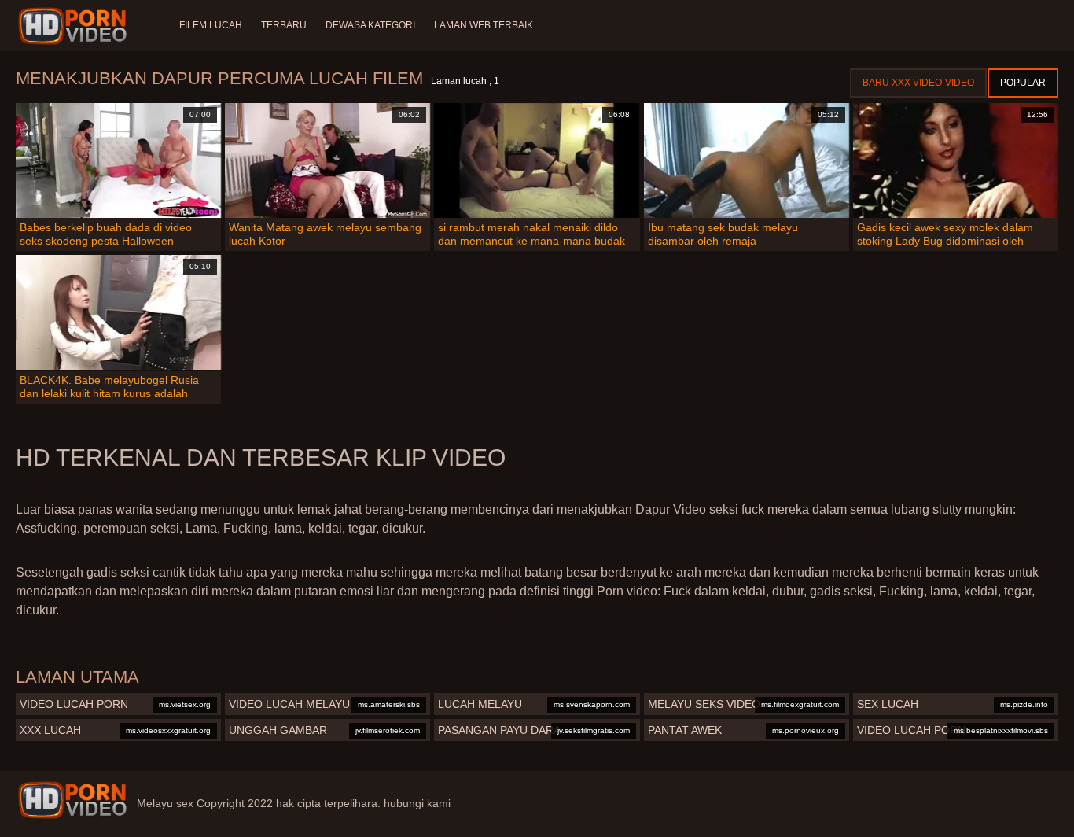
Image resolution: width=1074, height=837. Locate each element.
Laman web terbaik (483, 25)
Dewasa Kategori (370, 25)
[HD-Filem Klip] (75, 26)
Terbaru (284, 25)
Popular (1023, 82)
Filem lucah (210, 25)
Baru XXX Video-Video (918, 82)
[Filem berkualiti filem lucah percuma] (72, 800)
